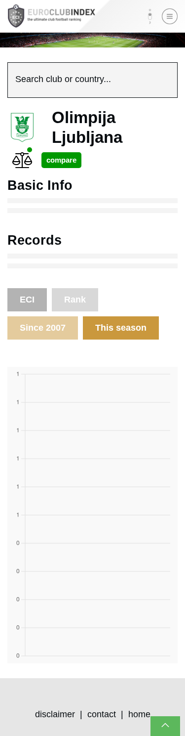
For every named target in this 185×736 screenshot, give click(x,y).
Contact (101, 714)
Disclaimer (55, 714)
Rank (75, 299)
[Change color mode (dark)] (150, 16)
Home (139, 714)
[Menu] (170, 16)
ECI (27, 299)
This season (121, 328)
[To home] (51, 16)
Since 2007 (43, 328)
